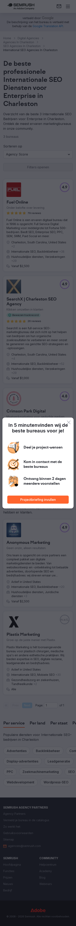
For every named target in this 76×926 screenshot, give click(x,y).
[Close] (69, 422)
